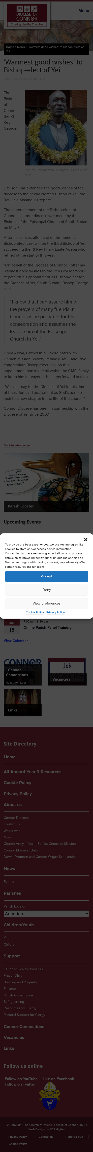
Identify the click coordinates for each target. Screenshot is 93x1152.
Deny (46, 589)
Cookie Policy (35, 612)
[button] (85, 539)
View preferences (46, 603)
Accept (46, 576)
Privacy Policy (55, 612)
